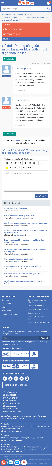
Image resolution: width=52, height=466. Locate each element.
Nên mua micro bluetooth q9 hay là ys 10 (19, 216)
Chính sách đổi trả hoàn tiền (38, 309)
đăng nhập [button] (18, 140)
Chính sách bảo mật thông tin (38, 322)
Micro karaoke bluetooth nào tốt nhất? (18, 259)
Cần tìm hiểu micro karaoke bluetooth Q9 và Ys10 (23, 274)
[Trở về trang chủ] (26, 2)
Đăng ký (44, 338)
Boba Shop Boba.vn (16, 385)
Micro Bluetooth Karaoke (12, 15)
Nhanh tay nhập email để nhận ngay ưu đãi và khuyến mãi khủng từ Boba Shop (24, 332)
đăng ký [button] (31, 140)
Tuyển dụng (6, 311)
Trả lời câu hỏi (9, 59)
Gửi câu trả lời (41, 196)
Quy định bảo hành (35, 313)
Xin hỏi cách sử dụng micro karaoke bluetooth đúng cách (25, 223)
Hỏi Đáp (28, 15)
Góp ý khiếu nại (7, 303)
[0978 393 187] (3, 462)
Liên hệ (4, 307)
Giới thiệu (5, 300)
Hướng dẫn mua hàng (10, 314)
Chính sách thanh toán (36, 306)
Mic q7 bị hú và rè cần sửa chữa (16, 208)
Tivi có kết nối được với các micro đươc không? (22, 266)
